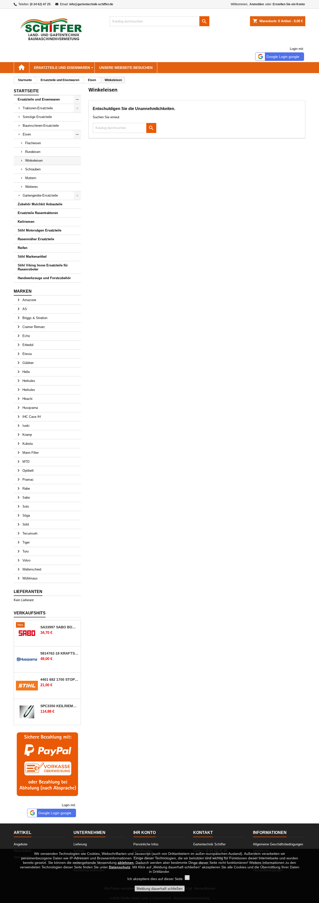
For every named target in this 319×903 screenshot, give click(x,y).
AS (24, 309)
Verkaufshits (30, 613)
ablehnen (126, 863)
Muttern (30, 178)
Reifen (22, 248)
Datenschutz (119, 867)
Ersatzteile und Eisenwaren (62, 68)
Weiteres (31, 187)
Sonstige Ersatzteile (37, 117)
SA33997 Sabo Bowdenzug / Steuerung (59, 627)
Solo (25, 506)
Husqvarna (29, 408)
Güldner (27, 363)
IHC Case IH (31, 417)
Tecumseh (29, 533)
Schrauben (33, 169)
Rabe (25, 488)
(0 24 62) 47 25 (40, 4)
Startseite (26, 91)
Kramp (26, 435)
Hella (25, 372)
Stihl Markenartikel (32, 256)
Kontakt (203, 832)
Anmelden (256, 4)
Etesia (26, 354)
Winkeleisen (34, 160)
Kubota (27, 444)
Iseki (25, 426)
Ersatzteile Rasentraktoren (38, 213)
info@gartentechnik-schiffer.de (91, 4)
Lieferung (80, 844)
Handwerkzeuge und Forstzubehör (44, 278)
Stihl (25, 524)
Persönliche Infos (146, 844)
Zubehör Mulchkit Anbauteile (40, 204)
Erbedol (27, 345)
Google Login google (282, 57)
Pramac (27, 479)
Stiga (25, 515)
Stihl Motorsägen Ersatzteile (39, 230)
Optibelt (27, 470)
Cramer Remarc (33, 327)
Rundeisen (32, 152)
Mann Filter (30, 452)
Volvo (25, 560)
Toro (25, 551)
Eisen (27, 134)
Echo (25, 336)
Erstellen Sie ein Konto (289, 4)
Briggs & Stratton (34, 318)
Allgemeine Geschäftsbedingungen (278, 844)
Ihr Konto (144, 832)
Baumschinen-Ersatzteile (41, 125)
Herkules (28, 381)
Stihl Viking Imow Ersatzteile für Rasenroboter (43, 267)
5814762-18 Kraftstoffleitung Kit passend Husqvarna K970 (59, 653)
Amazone (28, 300)
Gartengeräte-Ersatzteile (40, 195)
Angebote (20, 844)
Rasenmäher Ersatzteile (36, 239)
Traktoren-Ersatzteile (38, 108)
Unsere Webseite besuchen (126, 68)
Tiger (25, 542)
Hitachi (26, 399)
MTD (25, 461)
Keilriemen (26, 222)
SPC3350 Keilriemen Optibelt (59, 706)
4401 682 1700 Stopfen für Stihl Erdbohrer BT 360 (59, 679)
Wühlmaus (29, 578)
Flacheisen (33, 143)
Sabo (25, 497)
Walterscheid (31, 569)
